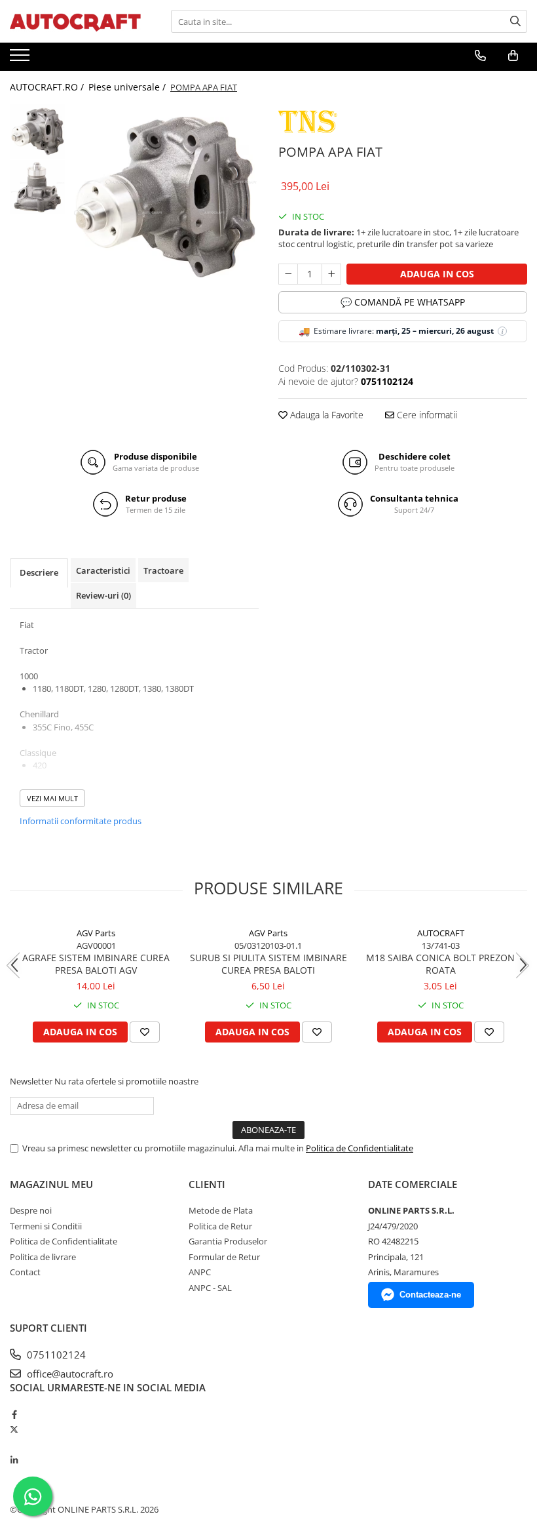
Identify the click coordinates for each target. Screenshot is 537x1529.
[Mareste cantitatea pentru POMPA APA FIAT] (331, 274)
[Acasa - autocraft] (75, 21)
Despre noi (31, 1210)
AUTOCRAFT (440, 933)
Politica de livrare (43, 1257)
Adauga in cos (437, 274)
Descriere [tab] (39, 572)
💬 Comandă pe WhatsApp (403, 302)
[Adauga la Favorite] (145, 1032)
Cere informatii (425, 414)
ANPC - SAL (210, 1288)
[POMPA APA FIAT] (165, 197)
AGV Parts (96, 933)
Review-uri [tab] (103, 595)
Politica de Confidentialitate (359, 1148)
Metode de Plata (221, 1210)
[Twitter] (14, 1429)
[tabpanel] (165, 197)
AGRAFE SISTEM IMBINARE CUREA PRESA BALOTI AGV (96, 963)
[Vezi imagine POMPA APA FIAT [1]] (37, 187)
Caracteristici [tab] (103, 570)
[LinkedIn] (14, 1460)
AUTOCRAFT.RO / (48, 87)
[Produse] (21, 59)
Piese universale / (128, 87)
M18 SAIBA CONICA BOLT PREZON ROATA (440, 963)
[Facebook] (14, 1414)
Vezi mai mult (52, 798)
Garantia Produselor (228, 1241)
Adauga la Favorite (325, 414)
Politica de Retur (220, 1226)
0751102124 (55, 1354)
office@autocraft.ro (68, 1373)
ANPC (200, 1272)
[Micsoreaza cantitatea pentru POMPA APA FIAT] (288, 274)
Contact (25, 1272)
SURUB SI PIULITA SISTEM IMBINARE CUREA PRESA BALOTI (268, 963)
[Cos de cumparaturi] (513, 56)
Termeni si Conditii (46, 1226)
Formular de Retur (224, 1257)
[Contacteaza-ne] (480, 56)
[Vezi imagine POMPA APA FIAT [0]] (37, 131)
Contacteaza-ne (430, 1295)
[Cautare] (515, 21)
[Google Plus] (14, 1445)
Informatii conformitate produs (80, 821)
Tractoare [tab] (163, 570)
